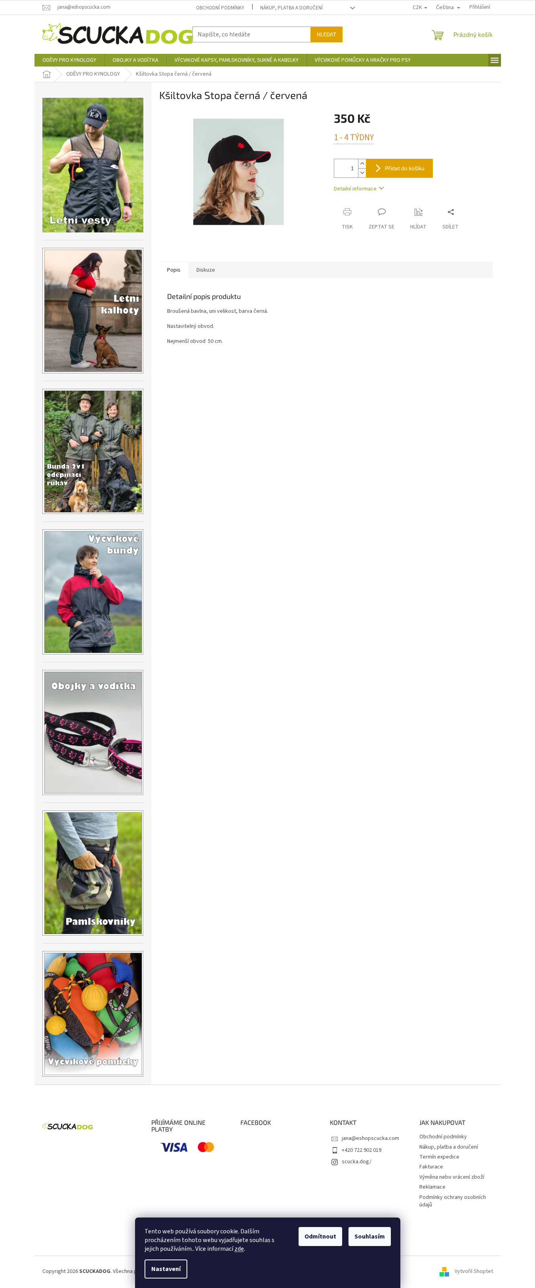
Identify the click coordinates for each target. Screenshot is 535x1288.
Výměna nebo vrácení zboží (451, 1177)
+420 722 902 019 (361, 1150)
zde (239, 1248)
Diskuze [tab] (205, 270)
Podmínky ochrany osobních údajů (452, 1201)
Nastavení (166, 1269)
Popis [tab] (174, 270)
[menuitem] (69, 60)
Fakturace (431, 1167)
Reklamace (432, 1187)
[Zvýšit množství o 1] (362, 163)
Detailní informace (355, 189)
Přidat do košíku (405, 168)
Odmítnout (320, 1236)
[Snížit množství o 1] (362, 172)
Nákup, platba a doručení (291, 7)
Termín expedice (439, 1157)
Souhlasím (369, 1236)
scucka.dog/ (356, 1162)
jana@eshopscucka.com (370, 1138)
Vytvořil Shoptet (474, 1272)
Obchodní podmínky (220, 7)
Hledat (326, 34)
